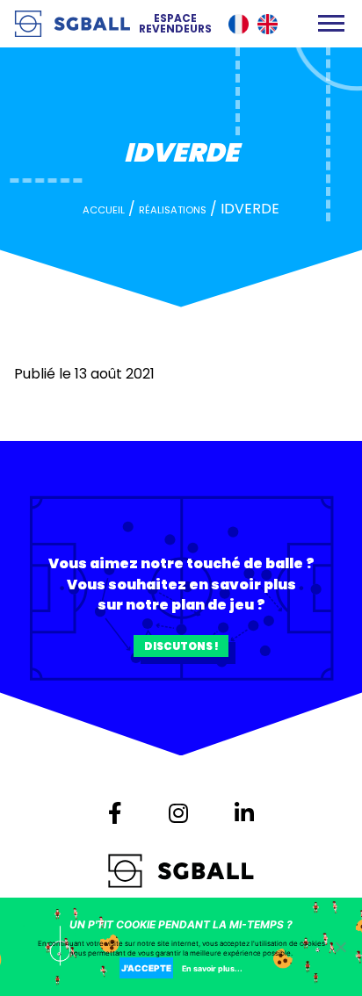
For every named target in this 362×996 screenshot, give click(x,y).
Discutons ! (181, 646)
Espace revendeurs (175, 23)
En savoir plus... (212, 968)
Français (238, 24)
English (267, 24)
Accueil (104, 210)
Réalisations (172, 210)
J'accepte (146, 968)
